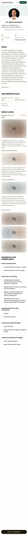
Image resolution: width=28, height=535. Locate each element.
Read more (5, 87)
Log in (17, 2)
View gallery (22, 115)
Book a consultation (14, 532)
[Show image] (14, 129)
